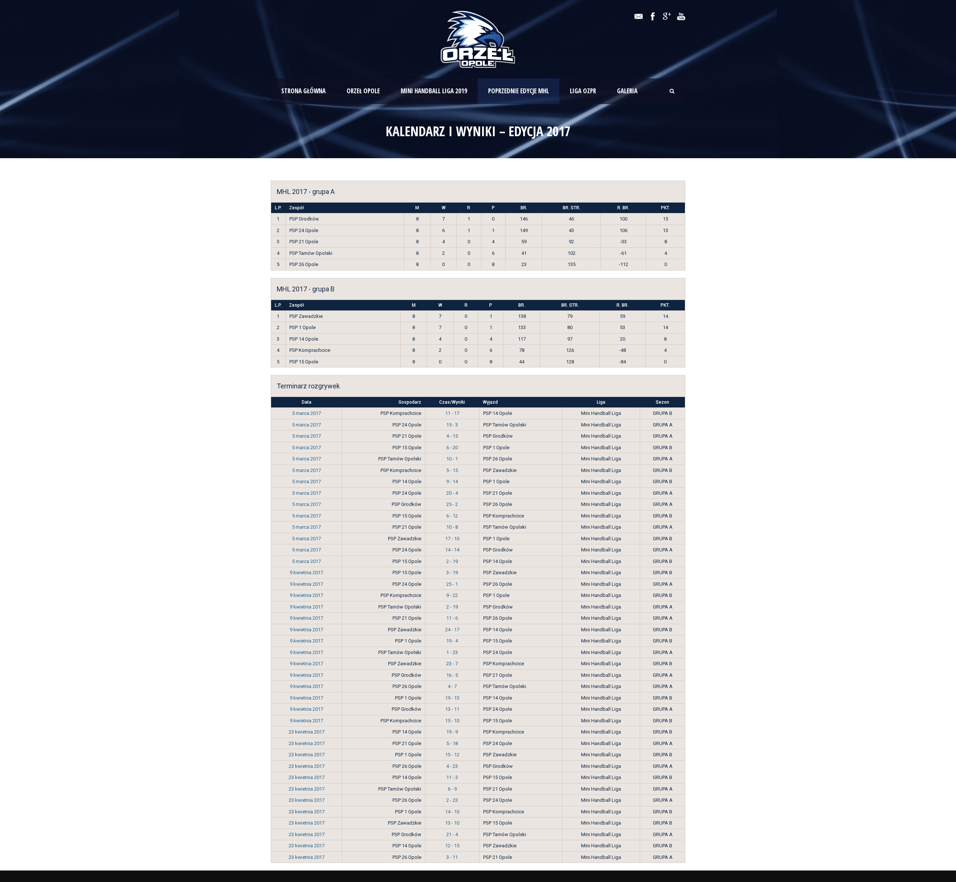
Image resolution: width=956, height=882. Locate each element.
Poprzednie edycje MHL (518, 91)
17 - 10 (452, 538)
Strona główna (303, 91)
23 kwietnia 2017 (307, 732)
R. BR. (623, 207)
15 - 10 (452, 720)
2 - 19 (452, 561)
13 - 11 (452, 709)
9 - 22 (452, 595)
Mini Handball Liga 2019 (434, 91)
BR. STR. (571, 207)
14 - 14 (452, 550)
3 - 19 (452, 572)
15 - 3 (452, 425)
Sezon (662, 402)
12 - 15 (452, 845)
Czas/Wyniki (452, 402)
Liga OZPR (583, 91)
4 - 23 (452, 766)
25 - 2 (452, 504)
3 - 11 (452, 857)
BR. (524, 207)
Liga (601, 402)
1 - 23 (452, 652)
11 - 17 (452, 413)
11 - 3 (452, 777)
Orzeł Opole (363, 91)
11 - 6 (452, 618)
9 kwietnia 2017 (306, 572)
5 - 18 (452, 743)
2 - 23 (452, 800)
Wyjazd (490, 402)
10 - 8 (452, 527)
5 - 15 (452, 470)
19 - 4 (452, 641)
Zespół (296, 207)
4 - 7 (452, 686)
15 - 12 (452, 754)
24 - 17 (452, 629)
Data (306, 402)
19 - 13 (452, 698)
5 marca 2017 (306, 413)
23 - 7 (452, 663)
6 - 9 (452, 789)
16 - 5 (452, 675)
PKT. (665, 207)
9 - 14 (452, 481)
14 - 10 (452, 811)
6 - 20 (452, 447)
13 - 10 (452, 823)
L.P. (278, 207)
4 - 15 (452, 436)
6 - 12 (452, 516)
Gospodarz (409, 402)
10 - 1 (452, 459)
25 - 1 (452, 584)
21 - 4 (452, 834)
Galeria (627, 91)
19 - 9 (452, 732)
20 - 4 (452, 493)
